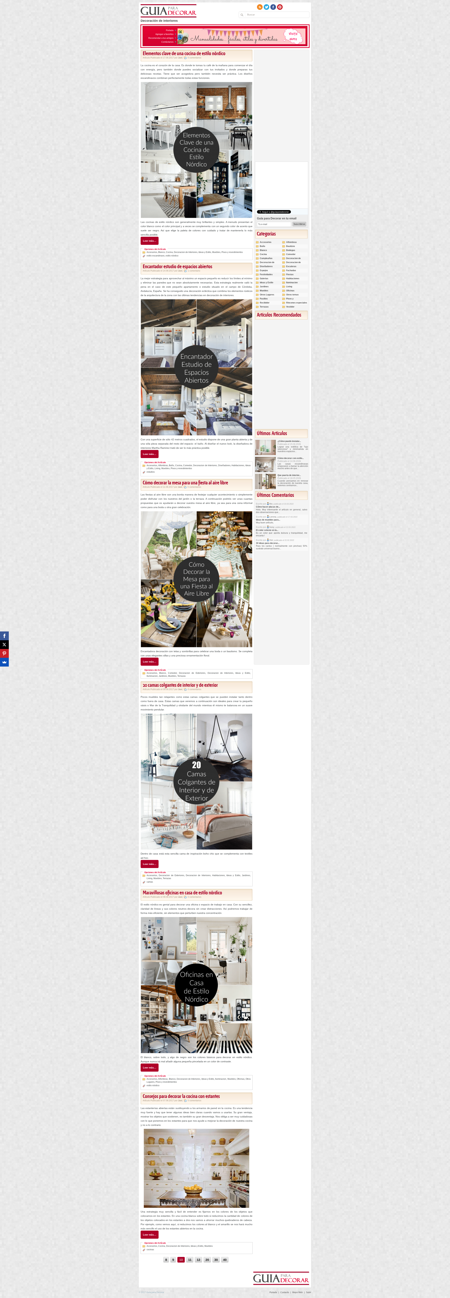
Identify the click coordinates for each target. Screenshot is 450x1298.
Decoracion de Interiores (185, 252)
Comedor (187, 465)
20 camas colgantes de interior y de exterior (180, 685)
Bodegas (290, 250)
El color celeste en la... (267, 530)
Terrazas (181, 676)
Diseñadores (224, 465)
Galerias (264, 278)
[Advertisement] (281, 106)
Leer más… (149, 240)
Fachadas (291, 270)
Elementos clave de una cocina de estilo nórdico (184, 54)
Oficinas (241, 1079)
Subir (308, 1292)
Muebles (216, 252)
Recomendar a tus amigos (160, 38)
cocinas (150, 1249)
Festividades (266, 274)
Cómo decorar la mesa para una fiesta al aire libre (185, 483)
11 (189, 1259)
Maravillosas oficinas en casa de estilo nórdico (182, 893)
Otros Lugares (267, 294)
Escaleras (291, 266)
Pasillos (264, 298)
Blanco (161, 252)
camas (150, 882)
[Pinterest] (4, 653)
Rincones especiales (296, 303)
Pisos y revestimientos (232, 252)
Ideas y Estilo (204, 252)
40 (225, 1259)
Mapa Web (297, 1292)
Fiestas (290, 274)
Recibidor (264, 303)
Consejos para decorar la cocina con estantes (181, 1096)
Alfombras (163, 465)
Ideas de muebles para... (268, 520)
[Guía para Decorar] (169, 11)
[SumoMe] (4, 662)
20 (207, 1259)
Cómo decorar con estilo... (291, 458)
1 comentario (194, 271)
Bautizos (290, 246)
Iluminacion (152, 676)
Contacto (284, 1292)
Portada (169, 30)
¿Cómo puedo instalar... (289, 441)
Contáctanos (167, 42)
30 (216, 1259)
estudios (151, 472)
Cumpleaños (266, 258)
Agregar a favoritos (164, 34)
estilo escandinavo (156, 255)
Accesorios (152, 252)
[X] (4, 644)
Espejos (264, 270)
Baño (171, 465)
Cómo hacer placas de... (268, 507)
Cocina (169, 252)
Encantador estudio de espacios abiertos (177, 267)
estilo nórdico (172, 255)
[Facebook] (4, 635)
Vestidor (290, 307)
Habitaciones (238, 465)
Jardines (163, 676)
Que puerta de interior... (289, 475)
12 (198, 1259)
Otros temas (292, 294)
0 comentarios (194, 58)
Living (157, 468)
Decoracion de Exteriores (192, 673)
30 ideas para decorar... (267, 543)
